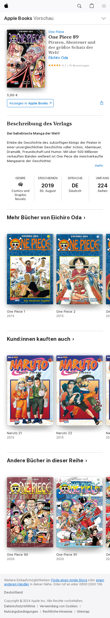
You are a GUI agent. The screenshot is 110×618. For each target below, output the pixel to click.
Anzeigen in (28, 103)
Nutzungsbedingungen (21, 611)
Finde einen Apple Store (69, 580)
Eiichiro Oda (58, 57)
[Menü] (104, 6)
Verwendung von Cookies (59, 606)
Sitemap (83, 611)
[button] (79, 6)
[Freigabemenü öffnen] (101, 103)
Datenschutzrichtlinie (19, 606)
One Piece (56, 32)
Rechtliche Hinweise (58, 611)
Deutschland (13, 592)
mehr (99, 165)
